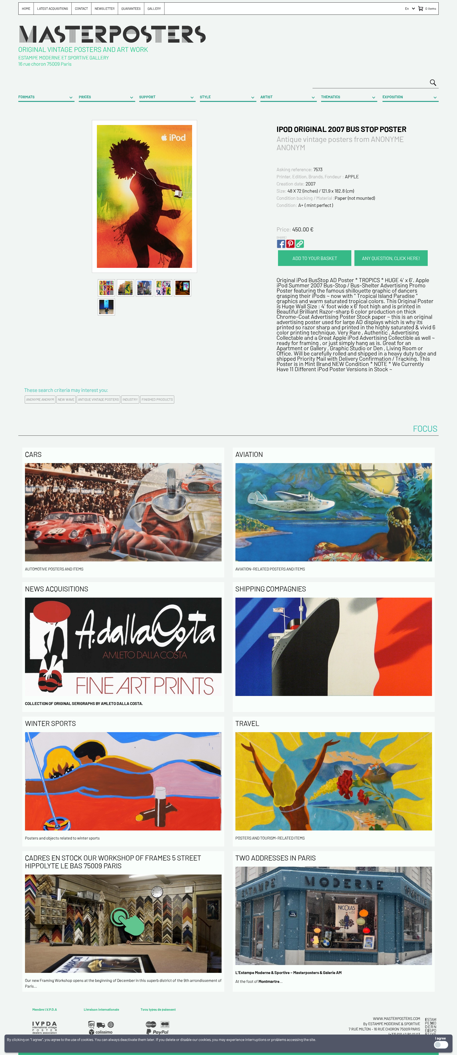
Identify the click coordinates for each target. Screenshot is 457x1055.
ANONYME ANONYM (40, 399)
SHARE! (282, 237)
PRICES (85, 97)
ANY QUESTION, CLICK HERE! (391, 258)
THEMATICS (330, 97)
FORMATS (26, 97)
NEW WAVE (66, 399)
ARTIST (266, 97)
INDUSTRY (130, 399)
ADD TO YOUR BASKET (315, 258)
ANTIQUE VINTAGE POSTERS (98, 399)
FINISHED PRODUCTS (157, 399)
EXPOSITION (392, 97)
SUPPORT (147, 97)
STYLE (205, 97)
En (407, 8)
